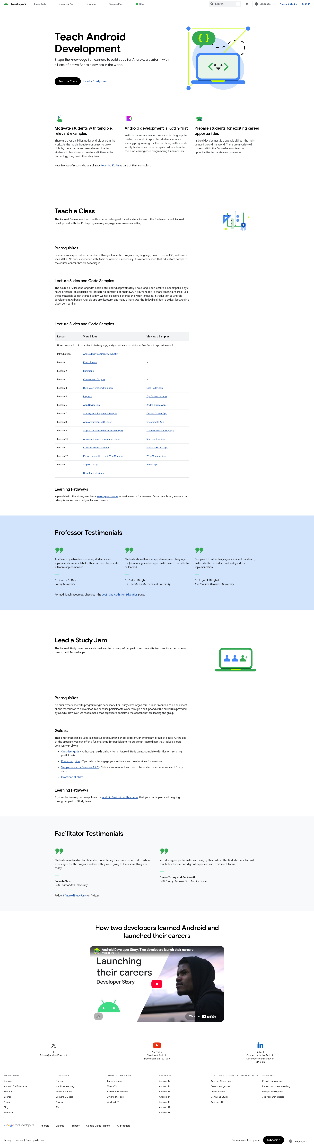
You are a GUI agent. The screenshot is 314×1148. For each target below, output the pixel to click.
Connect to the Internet (96, 447)
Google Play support (272, 1091)
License (19, 1140)
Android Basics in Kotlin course (120, 797)
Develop (91, 3)
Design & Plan (66, 3)
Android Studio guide (222, 1081)
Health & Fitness (64, 1091)
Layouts (87, 396)
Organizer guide (70, 751)
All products (123, 1125)
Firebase (75, 1125)
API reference (218, 1091)
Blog (141, 3)
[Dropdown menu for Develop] (100, 4)
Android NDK (217, 1102)
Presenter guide (70, 761)
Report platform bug (272, 1081)
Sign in (306, 3)
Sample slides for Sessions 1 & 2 (80, 767)
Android (8, 1081)
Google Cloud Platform (98, 1125)
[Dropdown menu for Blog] (148, 4)
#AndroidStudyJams (75, 895)
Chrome (60, 1125)
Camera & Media (64, 1096)
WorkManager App (156, 456)
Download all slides (93, 473)
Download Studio (219, 1096)
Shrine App (152, 464)
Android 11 (164, 1112)
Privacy (59, 1102)
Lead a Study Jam (95, 81)
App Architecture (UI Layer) (97, 422)
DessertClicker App (157, 413)
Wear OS (112, 1086)
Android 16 (164, 1086)
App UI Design (90, 464)
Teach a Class (68, 81)
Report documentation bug (276, 1086)
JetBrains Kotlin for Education (120, 594)
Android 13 (164, 1102)
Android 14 (164, 1096)
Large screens (114, 1081)
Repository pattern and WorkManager (103, 456)
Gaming (60, 1081)
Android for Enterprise (15, 1086)
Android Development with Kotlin (100, 354)
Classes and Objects (94, 379)
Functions (88, 371)
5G (57, 1107)
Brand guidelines (35, 1140)
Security (8, 1091)
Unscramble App (155, 422)
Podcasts (8, 1112)
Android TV (113, 1102)
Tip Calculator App (157, 396)
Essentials (40, 3)
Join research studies (273, 1096)
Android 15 (164, 1091)
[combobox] (225, 4)
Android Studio (288, 3)
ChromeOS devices (117, 1091)
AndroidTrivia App (156, 405)
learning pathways (107, 496)
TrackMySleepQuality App (160, 430)
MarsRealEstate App (157, 447)
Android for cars (115, 1096)
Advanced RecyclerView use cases (101, 439)
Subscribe (273, 1140)
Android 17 (164, 1081)
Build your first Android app (98, 388)
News (7, 1102)
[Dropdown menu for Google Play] (127, 4)
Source (7, 1096)
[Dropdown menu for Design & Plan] (78, 4)
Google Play (116, 3)
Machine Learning (65, 1086)
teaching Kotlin (110, 165)
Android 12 (164, 1107)
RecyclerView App (156, 439)
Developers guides (220, 1086)
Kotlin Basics (90, 362)
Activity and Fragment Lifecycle (100, 413)
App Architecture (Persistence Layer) (103, 430)
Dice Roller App (155, 388)
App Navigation (91, 405)
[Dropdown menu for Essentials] (50, 4)
